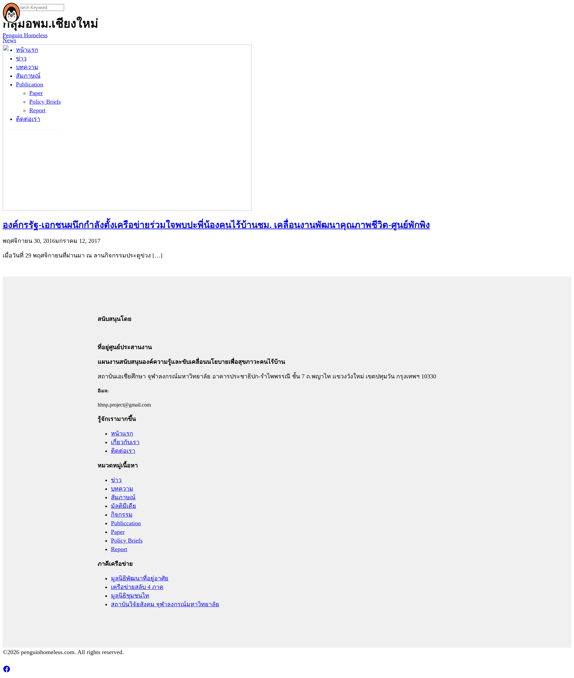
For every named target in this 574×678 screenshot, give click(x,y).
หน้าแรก (27, 50)
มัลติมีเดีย (123, 506)
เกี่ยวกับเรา (125, 442)
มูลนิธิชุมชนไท (130, 595)
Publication (29, 84)
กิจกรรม (122, 514)
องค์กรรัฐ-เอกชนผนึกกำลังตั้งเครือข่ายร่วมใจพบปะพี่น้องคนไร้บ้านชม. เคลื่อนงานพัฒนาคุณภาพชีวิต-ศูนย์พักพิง (216, 225)
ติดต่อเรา (28, 119)
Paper (36, 93)
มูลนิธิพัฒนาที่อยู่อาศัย (139, 578)
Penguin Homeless (25, 35)
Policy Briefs (45, 101)
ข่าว (21, 58)
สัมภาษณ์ (28, 75)
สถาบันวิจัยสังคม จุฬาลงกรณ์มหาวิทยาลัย (165, 604)
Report (37, 110)
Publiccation (126, 523)
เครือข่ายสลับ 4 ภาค (137, 587)
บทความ (27, 67)
